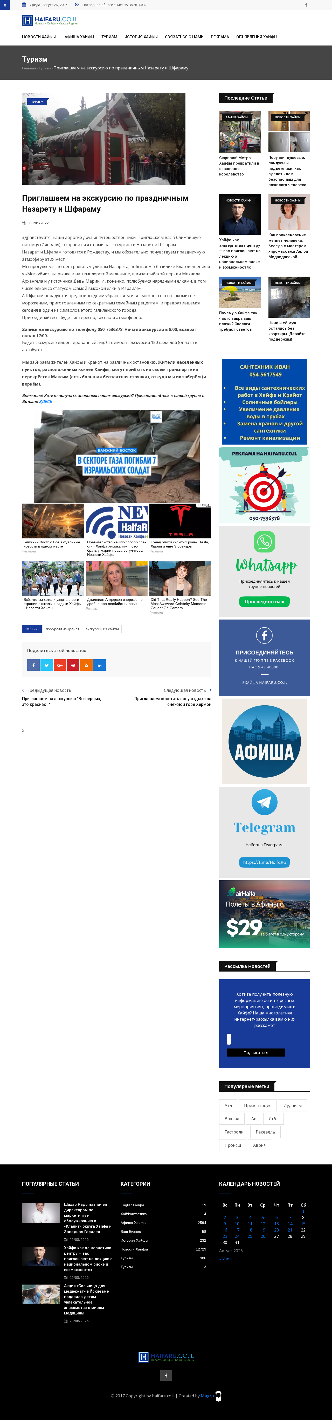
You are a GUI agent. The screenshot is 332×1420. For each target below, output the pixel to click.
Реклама (220, 37)
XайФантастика (163, 1214)
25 (250, 1236)
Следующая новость (185, 690)
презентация (257, 1105)
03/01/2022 (39, 222)
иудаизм (292, 1105)
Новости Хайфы (39, 37)
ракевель (265, 1132)
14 (290, 1224)
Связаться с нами (184, 37)
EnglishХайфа (163, 1205)
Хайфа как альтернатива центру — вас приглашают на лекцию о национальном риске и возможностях (88, 1259)
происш (233, 1145)
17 (237, 1230)
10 (237, 1224)
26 (263, 1236)
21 (290, 1230)
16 (225, 1230)
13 (276, 1224)
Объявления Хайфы (256, 37)
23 (225, 1236)
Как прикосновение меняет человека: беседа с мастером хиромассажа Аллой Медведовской (288, 246)
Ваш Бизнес (163, 1231)
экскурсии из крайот (62, 629)
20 (276, 1230)
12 (263, 1224)
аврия (259, 1145)
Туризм (109, 37)
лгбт (273, 1119)
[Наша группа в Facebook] (306, 5)
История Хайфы (141, 37)
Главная (29, 68)
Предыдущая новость (48, 690)
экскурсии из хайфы (102, 629)
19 (263, 1230)
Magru (208, 1396)
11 (250, 1224)
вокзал (232, 1119)
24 (237, 1236)
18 (250, 1230)
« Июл (225, 1259)
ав (254, 1119)
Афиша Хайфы (79, 37)
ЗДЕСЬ (45, 401)
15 (303, 1224)
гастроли (234, 1132)
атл (228, 1105)
